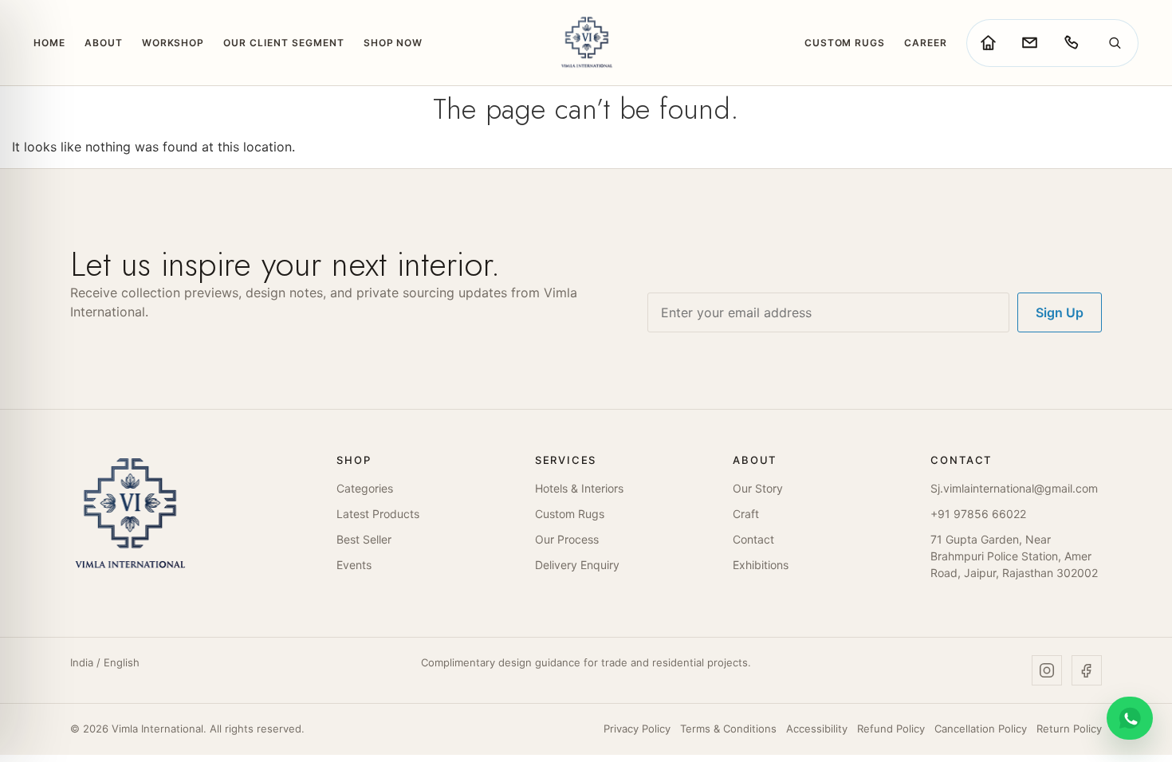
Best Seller (363, 539)
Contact (753, 539)
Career (925, 43)
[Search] (1115, 43)
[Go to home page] (987, 43)
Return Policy (1069, 728)
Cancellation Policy (980, 728)
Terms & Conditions (728, 728)
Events (354, 565)
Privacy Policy (637, 728)
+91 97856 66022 (978, 513)
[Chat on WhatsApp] (1130, 718)
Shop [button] (353, 460)
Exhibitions (761, 565)
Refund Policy (891, 728)
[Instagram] (1047, 670)
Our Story (758, 488)
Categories (364, 488)
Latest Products (377, 513)
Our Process (567, 539)
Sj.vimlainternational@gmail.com (1014, 488)
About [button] (755, 460)
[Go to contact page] (1029, 43)
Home (49, 43)
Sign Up (1060, 312)
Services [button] (566, 460)
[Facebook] (1087, 670)
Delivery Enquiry (577, 565)
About (104, 43)
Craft (746, 513)
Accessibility (817, 728)
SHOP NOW (393, 43)
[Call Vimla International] (1070, 43)
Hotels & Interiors (579, 488)
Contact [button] (961, 460)
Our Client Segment (283, 43)
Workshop (173, 43)
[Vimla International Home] (585, 43)
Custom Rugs (845, 43)
